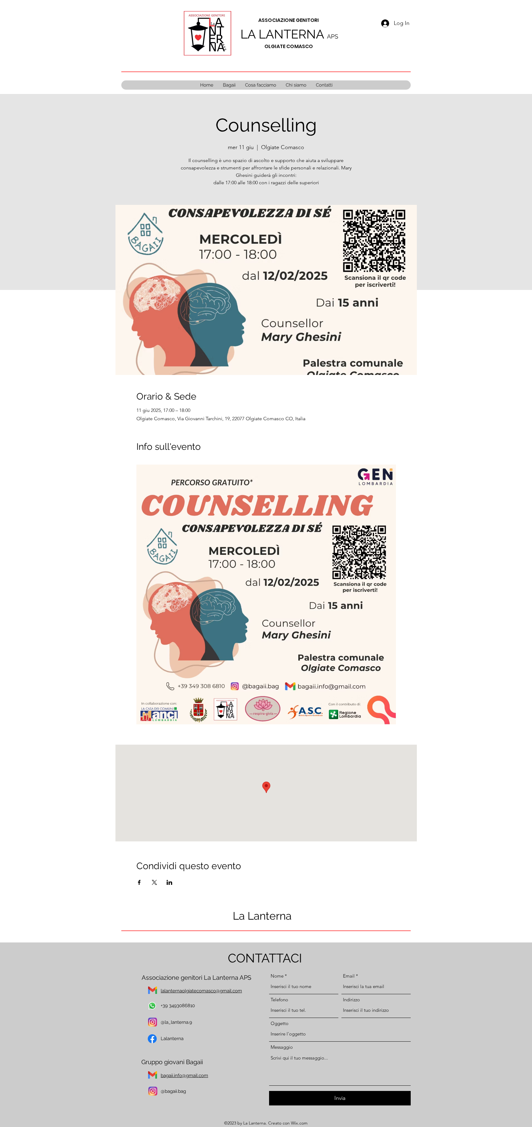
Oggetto (279, 1023)
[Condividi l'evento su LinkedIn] (169, 882)
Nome (277, 976)
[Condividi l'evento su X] (154, 882)
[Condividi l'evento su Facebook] (139, 882)
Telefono (279, 999)
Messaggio (282, 1047)
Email (349, 976)
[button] (260, 85)
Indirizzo (351, 999)
